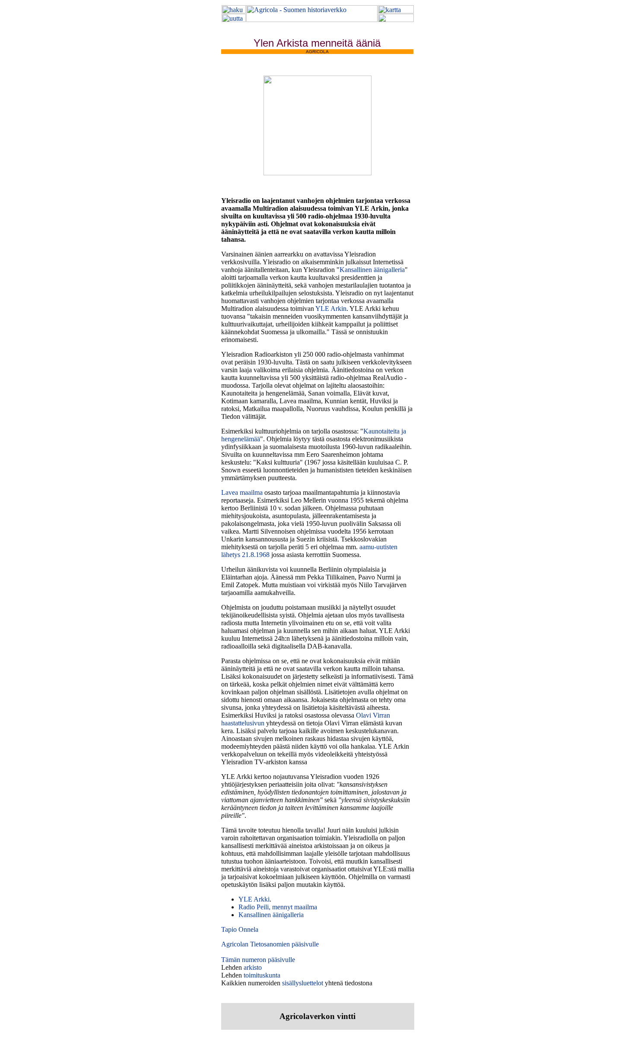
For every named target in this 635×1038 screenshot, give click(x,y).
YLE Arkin (330, 308)
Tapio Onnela (239, 929)
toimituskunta (262, 975)
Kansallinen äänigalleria (372, 269)
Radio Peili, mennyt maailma (277, 907)
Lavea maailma (242, 492)
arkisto (253, 967)
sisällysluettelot (302, 983)
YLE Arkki (254, 899)
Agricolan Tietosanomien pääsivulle (270, 944)
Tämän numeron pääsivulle (258, 959)
